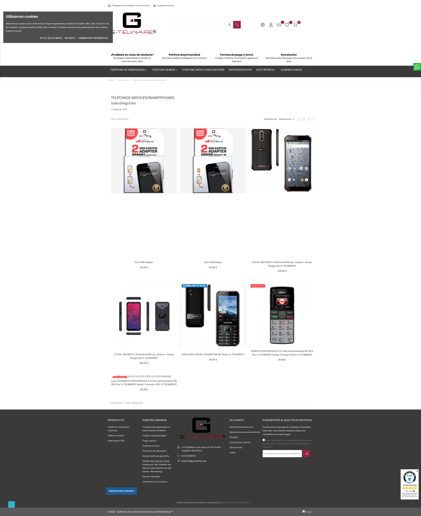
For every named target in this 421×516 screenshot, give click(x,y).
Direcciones (236, 447)
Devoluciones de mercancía (245, 432)
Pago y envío (150, 440)
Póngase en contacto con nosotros (129, 5)
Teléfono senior (165, 70)
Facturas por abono (240, 442)
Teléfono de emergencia (129, 70)
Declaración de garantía (156, 456)
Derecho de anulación (155, 450)
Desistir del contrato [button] (121, 490)
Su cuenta (237, 420)
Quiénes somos (163, 5)
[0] (295, 25)
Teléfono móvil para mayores (203, 70)
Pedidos (234, 437)
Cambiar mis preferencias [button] (93, 38)
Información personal (241, 427)
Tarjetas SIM (119, 109)
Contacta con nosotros (155, 481)
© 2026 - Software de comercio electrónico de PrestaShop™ (140, 511)
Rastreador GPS (240, 70)
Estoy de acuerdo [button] (51, 38)
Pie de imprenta (151, 476)
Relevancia (285, 119)
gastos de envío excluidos (235, 502)
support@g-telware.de (194, 461)
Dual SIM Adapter (144, 262)
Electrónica (266, 70)
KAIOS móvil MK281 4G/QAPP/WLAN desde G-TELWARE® (213, 354)
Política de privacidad (154, 435)
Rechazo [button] (70, 38)
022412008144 (188, 455)
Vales (233, 452)
